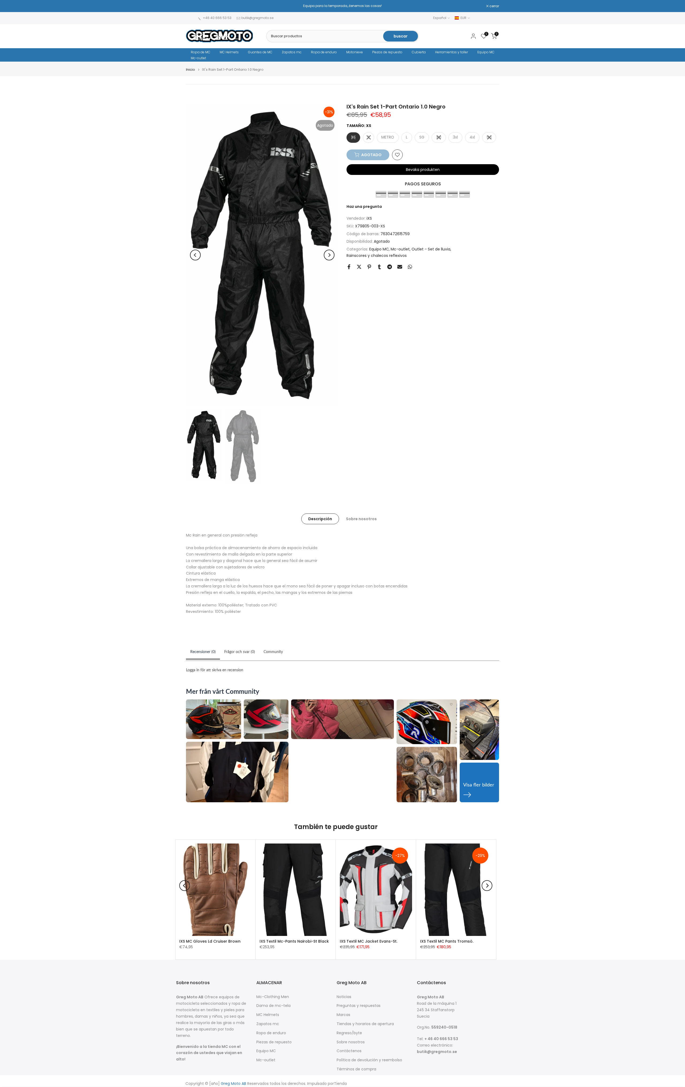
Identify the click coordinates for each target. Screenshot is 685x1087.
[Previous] (195, 255)
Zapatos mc (292, 52)
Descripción (320, 518)
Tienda (340, 1083)
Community (273, 652)
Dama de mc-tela (273, 1005)
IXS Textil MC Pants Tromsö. (446, 941)
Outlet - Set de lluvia (431, 249)
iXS (369, 218)
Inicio (190, 69)
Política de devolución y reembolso (369, 1060)
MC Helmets (229, 52)
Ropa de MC (200, 52)
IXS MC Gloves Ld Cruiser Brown (210, 941)
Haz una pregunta (364, 206)
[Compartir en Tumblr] (379, 266)
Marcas (343, 1014)
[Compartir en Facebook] (349, 266)
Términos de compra (356, 1069)
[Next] (329, 255)
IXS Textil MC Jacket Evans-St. (368, 941)
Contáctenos (349, 1051)
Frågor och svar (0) (239, 652)
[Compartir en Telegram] (389, 266)
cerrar (193, 6)
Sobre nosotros (361, 518)
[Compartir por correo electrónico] (399, 266)
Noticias (344, 996)
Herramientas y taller (451, 52)
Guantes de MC (260, 52)
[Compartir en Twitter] (359, 266)
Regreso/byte (349, 1033)
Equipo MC (485, 52)
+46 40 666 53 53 (217, 18)
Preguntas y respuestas (358, 1005)
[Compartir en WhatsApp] (410, 266)
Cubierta (419, 52)
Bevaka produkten (423, 169)
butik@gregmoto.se (257, 18)
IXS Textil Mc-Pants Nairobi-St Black (294, 941)
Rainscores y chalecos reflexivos (377, 255)
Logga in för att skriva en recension (214, 670)
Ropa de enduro (324, 52)
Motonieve (354, 52)
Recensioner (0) (203, 652)
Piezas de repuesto (387, 52)
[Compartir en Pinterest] (369, 266)
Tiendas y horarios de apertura (365, 1023)
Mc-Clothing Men (272, 996)
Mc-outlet (198, 58)
